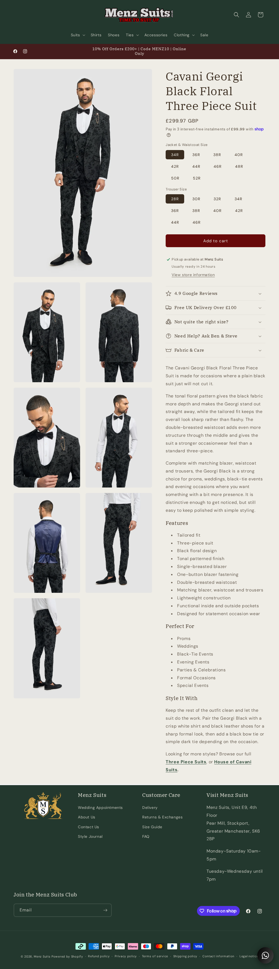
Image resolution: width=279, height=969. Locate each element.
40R (239, 154)
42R (175, 166)
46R (218, 166)
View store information (193, 274)
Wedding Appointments (100, 807)
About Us (86, 817)
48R (239, 166)
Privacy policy (126, 956)
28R (175, 198)
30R (196, 198)
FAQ (146, 836)
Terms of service (155, 956)
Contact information (218, 956)
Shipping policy (185, 956)
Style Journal (90, 836)
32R (217, 198)
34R (175, 154)
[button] (77, 35)
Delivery (150, 807)
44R (196, 166)
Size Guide (152, 826)
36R (196, 154)
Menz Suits (42, 956)
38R (217, 154)
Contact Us (88, 826)
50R (175, 178)
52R (197, 178)
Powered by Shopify (67, 956)
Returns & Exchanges (162, 817)
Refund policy (99, 956)
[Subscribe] (105, 910)
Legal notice (248, 956)
